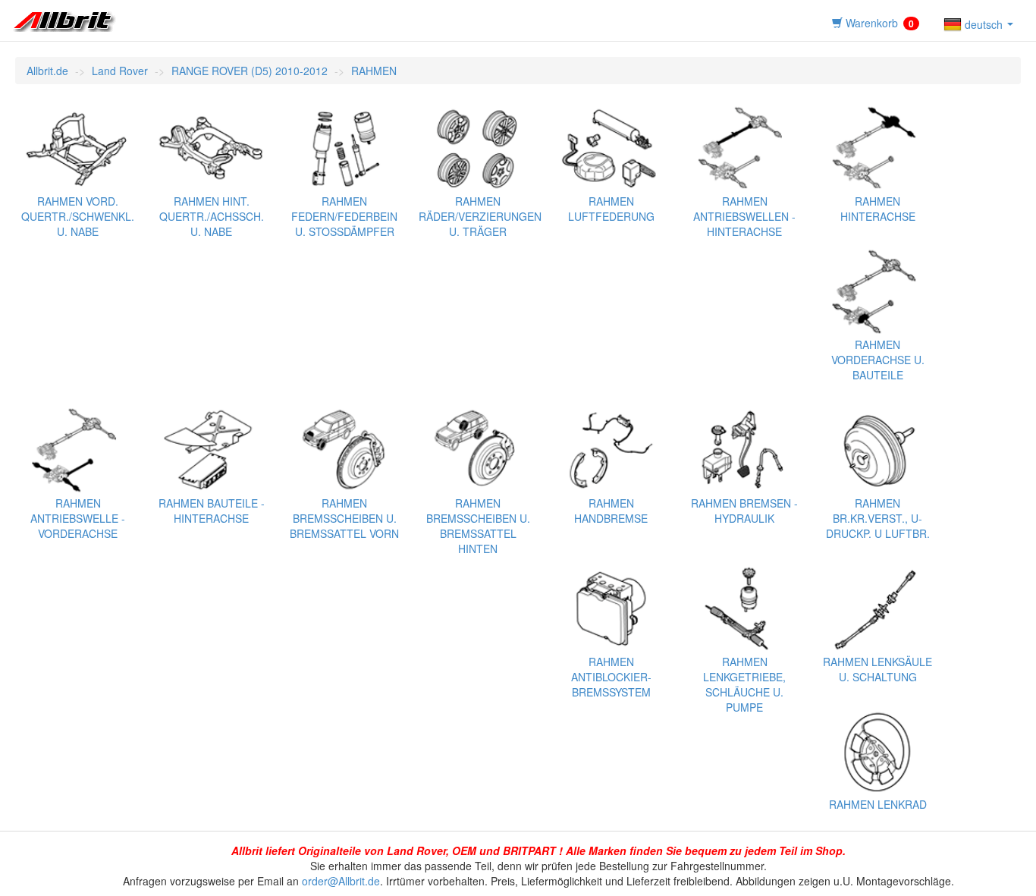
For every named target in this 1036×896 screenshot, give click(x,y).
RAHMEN (374, 70)
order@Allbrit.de (341, 880)
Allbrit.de (47, 70)
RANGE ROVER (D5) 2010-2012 (249, 70)
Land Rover (120, 70)
